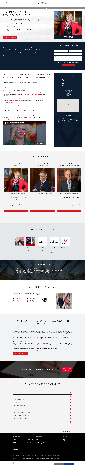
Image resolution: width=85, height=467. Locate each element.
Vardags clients (29, 438)
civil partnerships (11, 102)
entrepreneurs (40, 94)
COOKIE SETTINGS (58, 464)
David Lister (69, 163)
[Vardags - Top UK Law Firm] (42, 3)
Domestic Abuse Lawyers (21, 418)
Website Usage (15, 440)
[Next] (75, 241)
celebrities (27, 94)
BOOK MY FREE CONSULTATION (10, 37)
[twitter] (65, 431)
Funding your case (30, 439)
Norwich (21, 55)
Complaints (29, 443)
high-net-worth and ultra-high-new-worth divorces (20, 92)
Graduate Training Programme (18, 450)
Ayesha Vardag (16, 163)
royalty (36, 94)
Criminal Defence (19, 405)
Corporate (17, 402)
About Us (68, 6)
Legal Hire (14, 448)
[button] (41, 277)
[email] (69, 431)
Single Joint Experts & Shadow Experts (26, 422)
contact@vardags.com (69, 85)
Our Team (6, 6)
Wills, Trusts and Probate (22, 415)
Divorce (30, 6)
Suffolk (12, 20)
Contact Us (78, 6)
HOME (4, 45)
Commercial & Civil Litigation (23, 412)
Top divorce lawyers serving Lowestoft (18, 45)
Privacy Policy (15, 438)
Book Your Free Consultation (20, 353)
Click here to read (16, 350)
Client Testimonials (39, 440)
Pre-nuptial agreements (8, 98)
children (24, 97)
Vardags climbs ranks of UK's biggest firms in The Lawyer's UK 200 (37, 369)
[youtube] (67, 431)
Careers (14, 446)
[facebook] (63, 431)
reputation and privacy (13, 103)
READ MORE (16, 208)
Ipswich (25, 55)
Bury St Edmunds (31, 55)
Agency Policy (29, 442)
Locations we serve (18, 6)
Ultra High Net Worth (40, 442)
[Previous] (10, 241)
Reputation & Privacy (20, 399)
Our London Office (39, 443)
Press (37, 439)
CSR (27, 440)
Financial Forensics (43, 6)
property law (10, 105)
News (37, 438)
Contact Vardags (6, 119)
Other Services (57, 6)
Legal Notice (15, 442)
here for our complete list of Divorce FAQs (30, 350)
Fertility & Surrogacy (21, 409)
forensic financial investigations (14, 100)
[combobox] (70, 51)
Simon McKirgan (42, 163)
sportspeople (32, 94)
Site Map (28, 446)
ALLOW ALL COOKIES (69, 464)
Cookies (14, 439)
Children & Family (19, 396)
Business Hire (15, 449)
